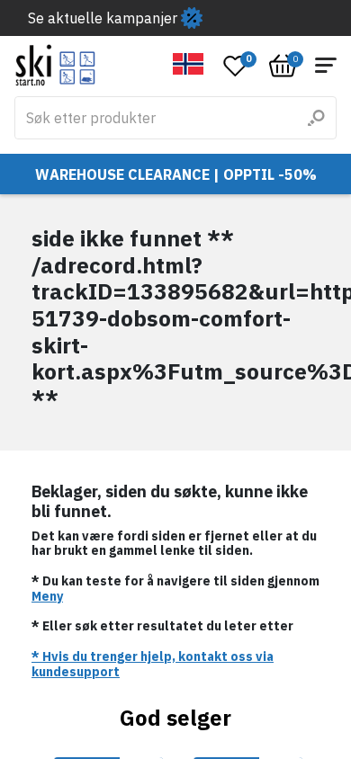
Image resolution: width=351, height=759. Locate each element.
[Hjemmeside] (55, 65)
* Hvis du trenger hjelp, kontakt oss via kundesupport (153, 664)
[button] (188, 63)
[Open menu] (326, 65)
